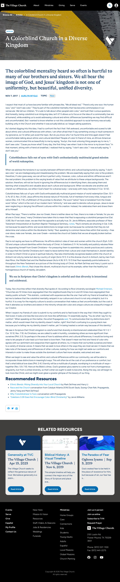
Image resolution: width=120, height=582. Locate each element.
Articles (19, 15)
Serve (72, 5)
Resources (38, 518)
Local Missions (66, 550)
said (66, 319)
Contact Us (11, 531)
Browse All (7, 15)
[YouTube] (101, 557)
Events (83, 5)
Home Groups (66, 515)
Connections (66, 524)
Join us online (93, 514)
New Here (38, 510)
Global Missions (67, 554)
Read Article (16, 489)
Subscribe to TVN (95, 518)
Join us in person (95, 510)
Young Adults (66, 537)
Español (9, 523)
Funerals (37, 536)
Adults (63, 541)
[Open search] (109, 5)
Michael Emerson (104, 289)
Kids (62, 528)
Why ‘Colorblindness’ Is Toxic (23, 394)
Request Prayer (94, 523)
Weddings (37, 531)
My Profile (10, 527)
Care (62, 519)
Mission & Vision (40, 514)
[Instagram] (95, 557)
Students (64, 532)
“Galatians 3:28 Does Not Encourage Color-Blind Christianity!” (39, 397)
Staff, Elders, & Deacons (44, 523)
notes (71, 223)
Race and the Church (20, 387)
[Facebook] (89, 557)
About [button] (36, 5)
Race (52, 96)
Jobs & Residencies (42, 527)
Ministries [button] (49, 5)
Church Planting (67, 558)
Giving (62, 5)
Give (8, 518)
